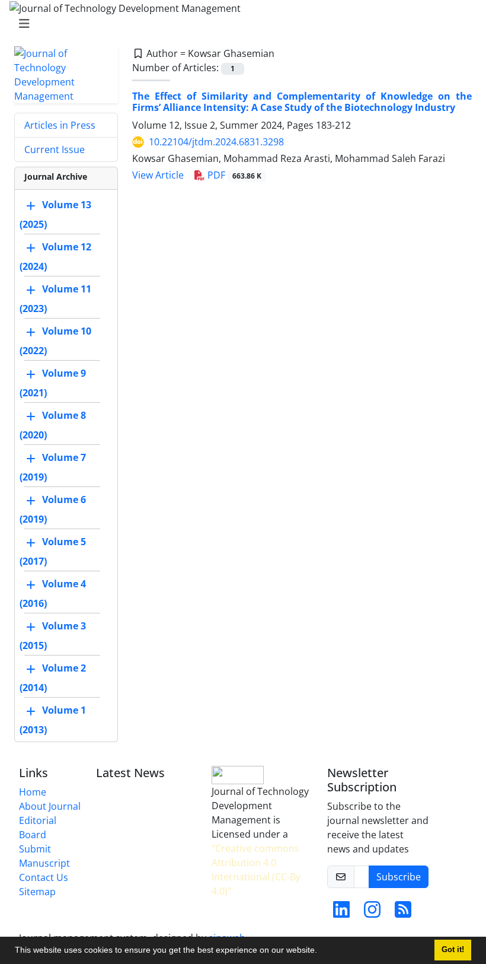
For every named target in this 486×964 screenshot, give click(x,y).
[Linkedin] (341, 913)
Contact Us (43, 877)
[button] (321, 951)
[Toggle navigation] (239, 23)
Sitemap (37, 891)
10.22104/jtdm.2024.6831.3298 (216, 141)
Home (32, 791)
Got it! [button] (453, 950)
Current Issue (54, 149)
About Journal (50, 806)
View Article (158, 175)
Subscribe (398, 876)
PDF (233, 175)
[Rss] (403, 913)
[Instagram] (372, 913)
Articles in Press (59, 125)
